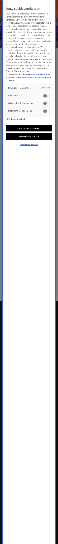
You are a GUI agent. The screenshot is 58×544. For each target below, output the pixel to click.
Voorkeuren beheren (29, 145)
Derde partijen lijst (16, 119)
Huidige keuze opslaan (29, 136)
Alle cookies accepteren (29, 128)
